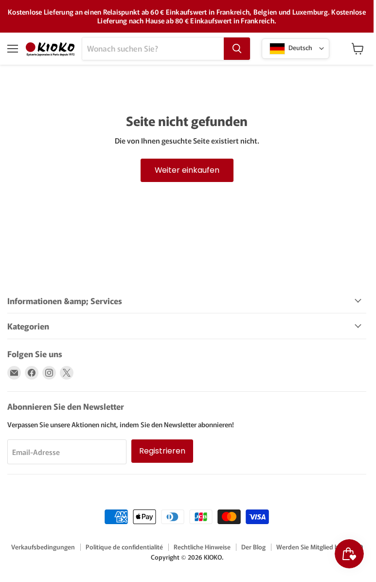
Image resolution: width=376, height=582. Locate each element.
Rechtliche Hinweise (202, 546)
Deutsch (299, 47)
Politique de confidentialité (124, 546)
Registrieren (162, 450)
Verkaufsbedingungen (43, 546)
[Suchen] (237, 48)
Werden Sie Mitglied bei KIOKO (319, 546)
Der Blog (253, 546)
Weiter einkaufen (187, 170)
